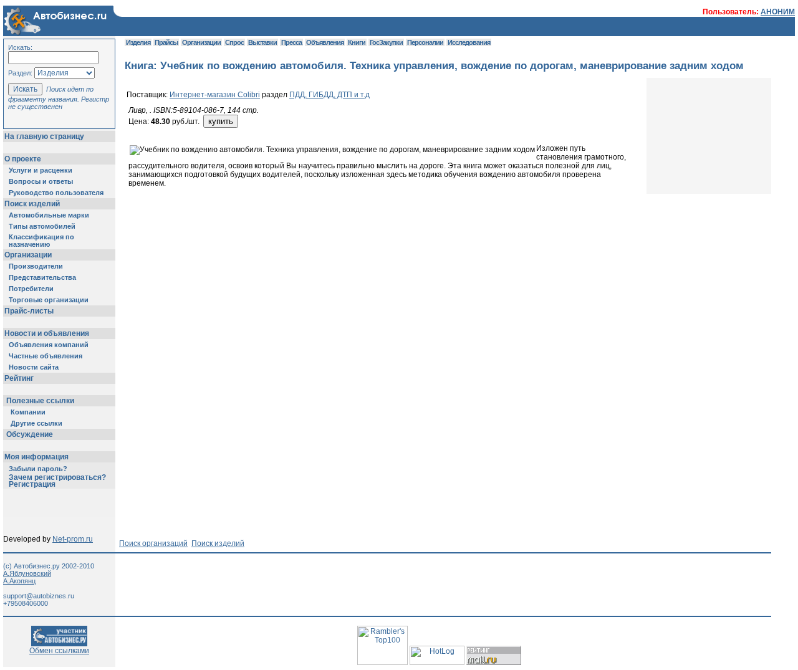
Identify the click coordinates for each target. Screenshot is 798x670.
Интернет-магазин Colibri (215, 94)
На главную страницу (44, 136)
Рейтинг (19, 378)
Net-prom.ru (72, 539)
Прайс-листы (29, 311)
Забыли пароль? (38, 468)
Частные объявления (45, 356)
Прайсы (166, 42)
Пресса (291, 42)
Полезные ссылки (40, 400)
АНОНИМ (778, 11)
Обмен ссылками (59, 650)
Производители (36, 266)
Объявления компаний (49, 344)
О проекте (22, 159)
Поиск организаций (153, 543)
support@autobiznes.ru (38, 596)
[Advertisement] (352, 222)
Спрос (234, 42)
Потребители (31, 288)
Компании (28, 412)
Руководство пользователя (56, 192)
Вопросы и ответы (41, 181)
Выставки (262, 42)
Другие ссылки (36, 423)
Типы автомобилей (42, 226)
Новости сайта (34, 367)
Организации (28, 255)
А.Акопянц (19, 581)
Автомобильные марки (49, 215)
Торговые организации (49, 300)
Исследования (468, 42)
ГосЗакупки (386, 42)
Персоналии (425, 42)
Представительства (42, 277)
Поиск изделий (32, 203)
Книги (357, 42)
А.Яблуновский (27, 573)
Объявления (325, 42)
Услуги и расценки (40, 170)
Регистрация (32, 484)
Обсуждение (29, 434)
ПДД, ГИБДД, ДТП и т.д (329, 94)
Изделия (138, 42)
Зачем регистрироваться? (57, 477)
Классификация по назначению (41, 240)
